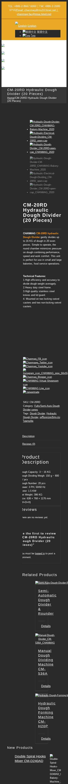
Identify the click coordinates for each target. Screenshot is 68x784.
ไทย (33, 35)
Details (43, 686)
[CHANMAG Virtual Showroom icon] (42, 384)
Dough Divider (37, 413)
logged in (40, 553)
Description (28, 436)
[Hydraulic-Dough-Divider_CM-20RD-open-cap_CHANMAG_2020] (45, 152)
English (32, 25)
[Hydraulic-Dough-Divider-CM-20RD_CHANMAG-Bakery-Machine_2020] (45, 129)
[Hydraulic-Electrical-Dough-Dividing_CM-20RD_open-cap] (45, 140)
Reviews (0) (28, 444)
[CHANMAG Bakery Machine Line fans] (36, 388)
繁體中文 (42, 31)
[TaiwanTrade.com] (31, 392)
